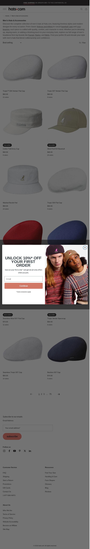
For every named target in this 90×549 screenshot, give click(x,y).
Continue (23, 286)
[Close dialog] (84, 248)
